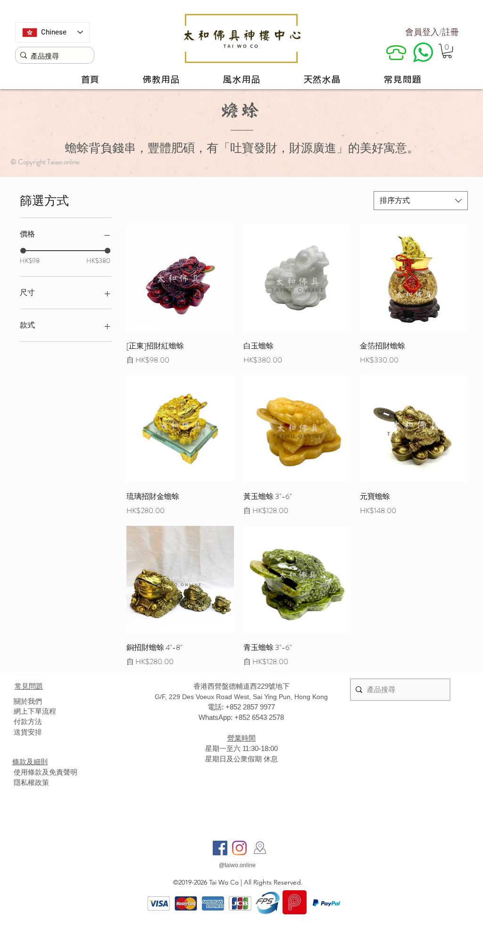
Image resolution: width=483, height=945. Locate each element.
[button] (447, 51)
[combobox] (421, 200)
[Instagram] (239, 848)
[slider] (23, 250)
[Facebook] (220, 848)
